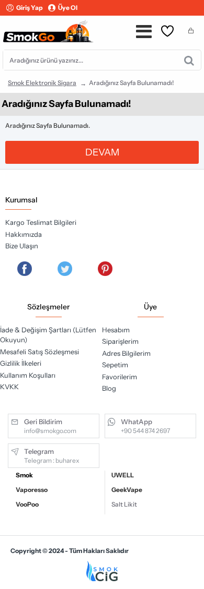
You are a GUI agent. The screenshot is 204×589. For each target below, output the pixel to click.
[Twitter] (65, 269)
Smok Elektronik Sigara (42, 83)
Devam (102, 152)
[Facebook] (24, 269)
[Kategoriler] (144, 31)
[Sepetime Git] (191, 31)
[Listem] (167, 31)
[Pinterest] (105, 269)
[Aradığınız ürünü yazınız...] (189, 60)
